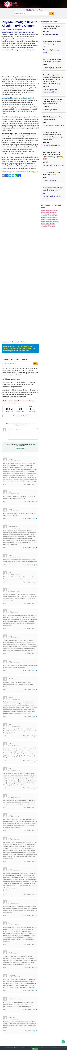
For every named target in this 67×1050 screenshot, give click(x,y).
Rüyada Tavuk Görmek (50, 34)
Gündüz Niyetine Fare (48, 226)
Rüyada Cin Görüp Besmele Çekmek (52, 197)
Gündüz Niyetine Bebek (49, 219)
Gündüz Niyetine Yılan (49, 210)
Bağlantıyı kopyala (20, 448)
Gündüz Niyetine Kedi (48, 213)
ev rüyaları (17, 342)
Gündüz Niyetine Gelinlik (50, 221)
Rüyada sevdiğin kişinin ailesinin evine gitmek (18, 32)
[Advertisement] (20, 63)
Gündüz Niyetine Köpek (49, 215)
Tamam (35, 1048)
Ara (52, 13)
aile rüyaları (11, 342)
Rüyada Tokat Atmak (49, 180)
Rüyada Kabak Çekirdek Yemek (53, 125)
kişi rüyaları (24, 342)
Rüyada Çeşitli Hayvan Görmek (53, 165)
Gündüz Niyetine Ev (48, 224)
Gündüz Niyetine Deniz (49, 217)
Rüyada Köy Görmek (50, 110)
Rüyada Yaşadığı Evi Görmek (52, 67)
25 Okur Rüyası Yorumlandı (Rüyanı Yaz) (13, 29)
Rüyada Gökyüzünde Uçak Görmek (51, 51)
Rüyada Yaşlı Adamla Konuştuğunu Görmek (50, 91)
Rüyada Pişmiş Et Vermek (51, 145)
